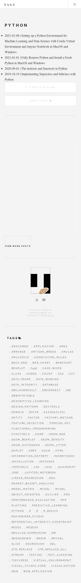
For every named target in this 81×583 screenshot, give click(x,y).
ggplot (18, 451)
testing (35, 555)
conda (32, 374)
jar (36, 467)
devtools (52, 407)
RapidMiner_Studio (28, 516)
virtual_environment (52, 560)
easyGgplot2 (54, 412)
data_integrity (24, 385)
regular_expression (29, 533)
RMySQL (58, 538)
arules (68, 352)
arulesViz (20, 357)
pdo (67, 494)
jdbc (15, 472)
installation (23, 461)
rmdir (41, 538)
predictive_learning (50, 505)
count (47, 374)
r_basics (50, 511)
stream (18, 555)
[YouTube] (37, 299)
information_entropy (30, 456)
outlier (52, 494)
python (18, 511)
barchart (64, 363)
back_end (20, 363)
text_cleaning (60, 555)
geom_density (53, 440)
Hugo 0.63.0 (47, 315)
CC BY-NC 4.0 (44, 313)
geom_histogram (26, 445)
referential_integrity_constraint (42, 522)
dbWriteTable (23, 396)
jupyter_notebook (40, 472)
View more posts (18, 240)
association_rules (50, 357)
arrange (19, 352)
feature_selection (28, 423)
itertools (20, 467)
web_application (37, 571)
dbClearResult (24, 390)
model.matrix (23, 489)
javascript (67, 467)
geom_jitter (55, 445)
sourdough (35, 544)
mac (52, 478)
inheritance (64, 456)
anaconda (20, 346)
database (50, 385)
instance (47, 461)
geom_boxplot (24, 440)
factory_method (59, 418)
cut (72, 374)
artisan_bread (43, 352)
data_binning (47, 379)
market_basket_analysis (33, 483)
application (44, 346)
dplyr (34, 412)
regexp (32, 527)
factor (34, 418)
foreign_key (60, 423)
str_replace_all (52, 549)
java (48, 467)
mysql (60, 489)
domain (18, 412)
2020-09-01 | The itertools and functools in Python (36, 68)
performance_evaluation (33, 500)
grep (33, 451)
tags (10, 5)
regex (16, 527)
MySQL (45, 489)
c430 (34, 368)
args (63, 346)
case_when (52, 368)
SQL (53, 544)
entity (17, 418)
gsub (46, 451)
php (64, 500)
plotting (19, 505)
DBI (68, 390)
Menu (74, 4)
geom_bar (57, 434)
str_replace (22, 549)
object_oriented (26, 494)
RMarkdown (21, 538)
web (15, 571)
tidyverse (20, 560)
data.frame (21, 379)
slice (16, 544)
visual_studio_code (29, 566)
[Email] (43, 299)
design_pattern (25, 407)
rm (54, 533)
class (16, 374)
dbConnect (51, 390)
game (39, 434)
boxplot (18, 368)
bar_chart (42, 363)
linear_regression (28, 478)
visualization (63, 566)
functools (21, 434)
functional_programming (34, 429)
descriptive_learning (30, 401)
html (59, 451)
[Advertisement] (40, 189)
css (61, 374)
